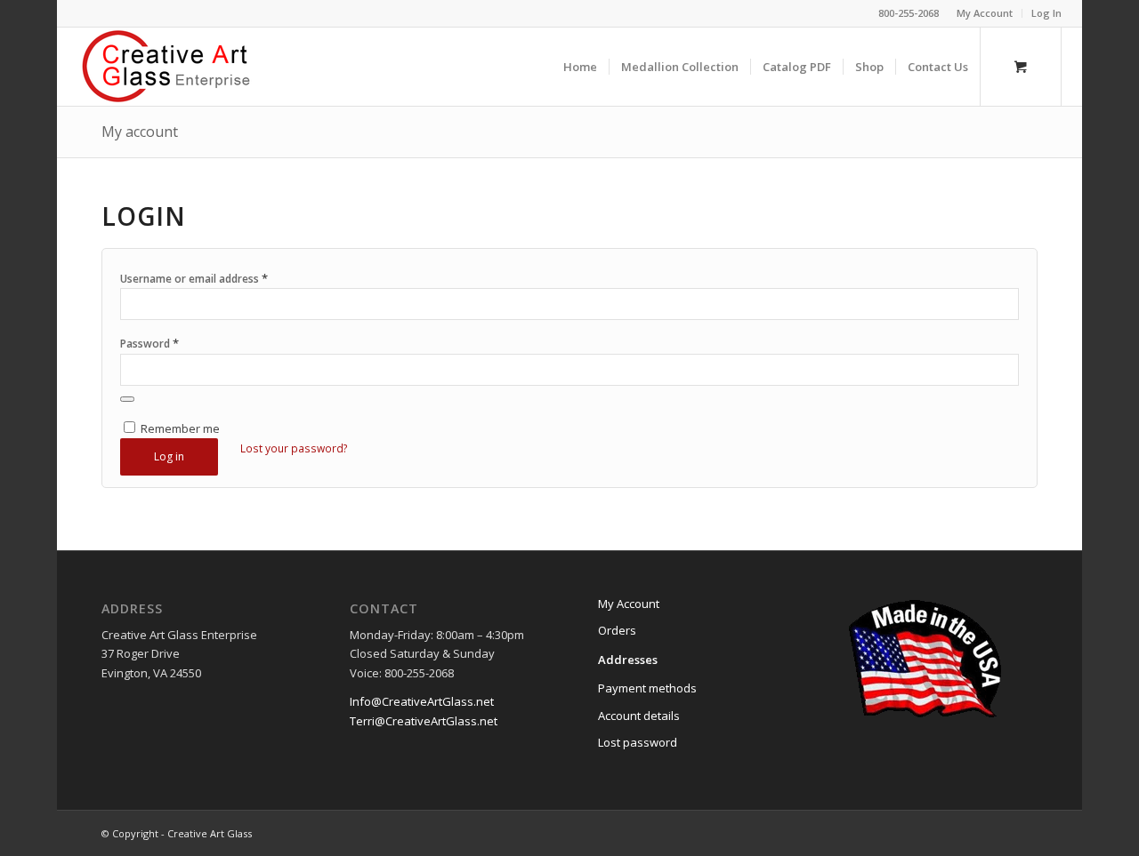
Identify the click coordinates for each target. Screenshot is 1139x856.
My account (139, 131)
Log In (1046, 13)
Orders (617, 630)
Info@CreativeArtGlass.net (422, 701)
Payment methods (647, 688)
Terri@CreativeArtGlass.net (423, 721)
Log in (169, 456)
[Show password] (127, 399)
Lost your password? (294, 448)
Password (149, 343)
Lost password (637, 742)
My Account (985, 13)
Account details (639, 716)
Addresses (628, 660)
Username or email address (194, 278)
